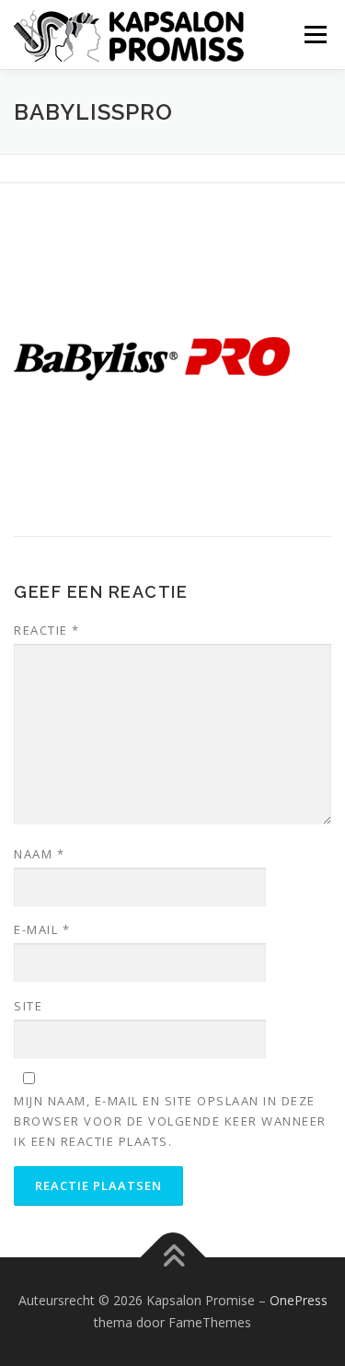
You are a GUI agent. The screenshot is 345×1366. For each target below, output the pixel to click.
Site (28, 1006)
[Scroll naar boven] (172, 1257)
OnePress (299, 1300)
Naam (39, 854)
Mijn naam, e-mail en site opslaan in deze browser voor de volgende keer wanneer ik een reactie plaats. (170, 1121)
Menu (314, 34)
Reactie (47, 630)
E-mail (42, 929)
